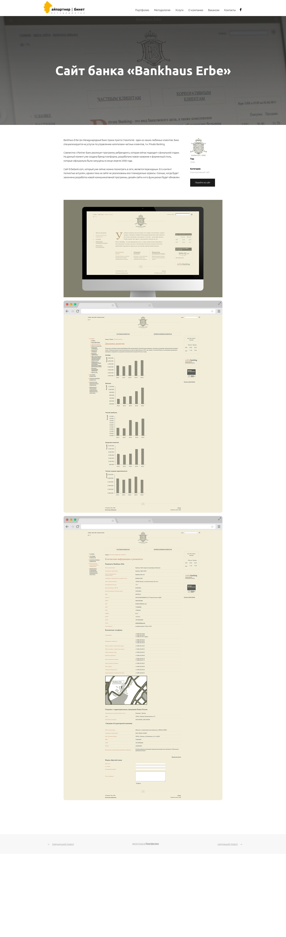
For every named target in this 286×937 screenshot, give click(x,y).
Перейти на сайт (202, 182)
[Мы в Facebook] (240, 10)
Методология (162, 10)
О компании (195, 10)
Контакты (230, 10)
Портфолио (142, 10)
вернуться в (145, 843)
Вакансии (213, 10)
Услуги (179, 10)
